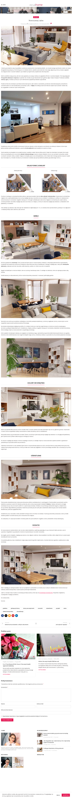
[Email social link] (36, 1)
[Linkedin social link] (40, 1)
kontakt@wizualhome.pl (11, 749)
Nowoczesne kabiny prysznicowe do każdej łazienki (55, 734)
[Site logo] (36, 4)
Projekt (36, 17)
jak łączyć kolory (15, 608)
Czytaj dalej (6, 674)
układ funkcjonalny (8, 611)
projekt (58, 608)
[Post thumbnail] (39, 735)
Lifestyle (50, 659)
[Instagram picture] (6, 762)
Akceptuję (65, 795)
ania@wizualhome (34, 24)
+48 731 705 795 (30, 748)
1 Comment (55, 737)
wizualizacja (20, 611)
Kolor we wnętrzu (42, 659)
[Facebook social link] (32, 1)
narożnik (40, 608)
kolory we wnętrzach (28, 608)
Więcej (58, 795)
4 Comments (54, 750)
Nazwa (3, 704)
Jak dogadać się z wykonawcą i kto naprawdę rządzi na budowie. (56, 741)
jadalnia (5, 608)
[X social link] (34, 1)
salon (65, 608)
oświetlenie (49, 608)
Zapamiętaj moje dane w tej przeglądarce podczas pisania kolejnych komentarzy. (25, 716)
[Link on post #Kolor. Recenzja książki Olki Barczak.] (54, 645)
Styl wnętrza (10, 662)
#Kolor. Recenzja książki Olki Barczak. (48, 661)
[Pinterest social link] (38, 1)
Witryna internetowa (7, 710)
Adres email (40, 704)
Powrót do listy (36, 623)
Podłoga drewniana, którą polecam (53, 748)
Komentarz (4, 687)
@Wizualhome (8, 657)
